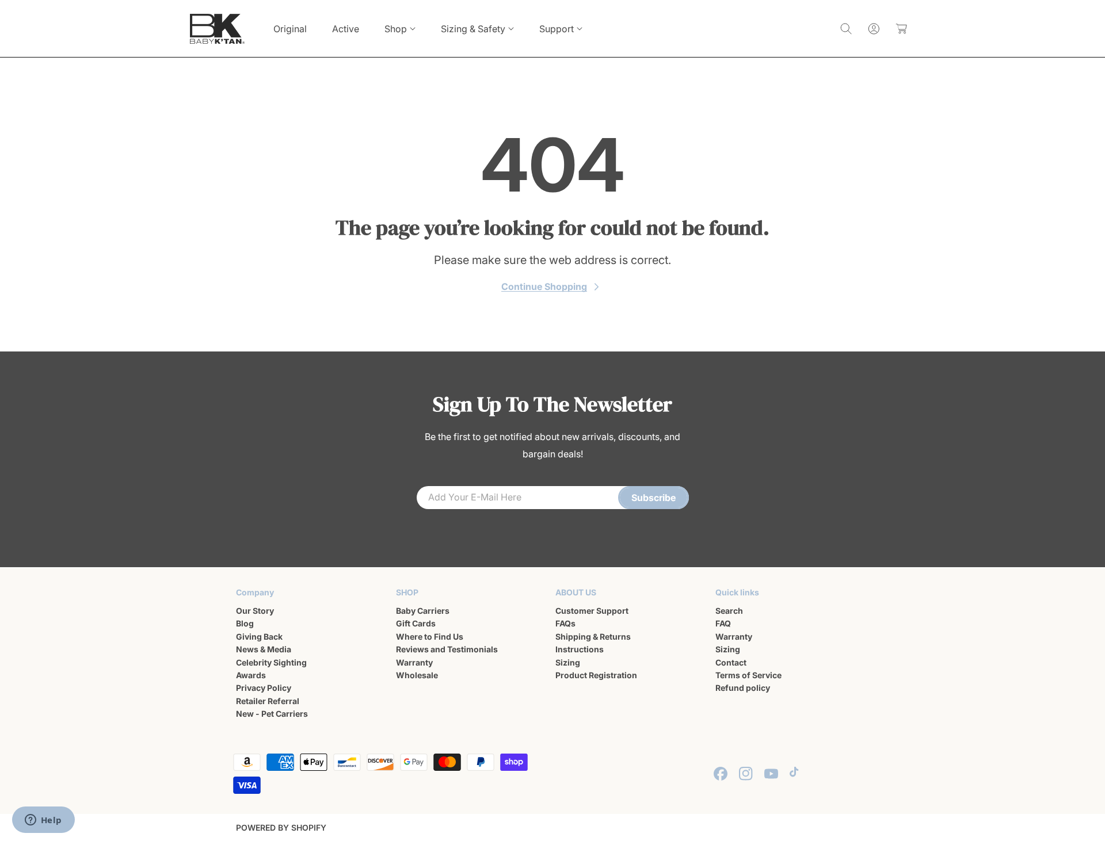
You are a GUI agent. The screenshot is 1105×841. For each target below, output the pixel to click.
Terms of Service (748, 675)
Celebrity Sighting (271, 662)
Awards (251, 675)
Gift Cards (416, 624)
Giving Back (259, 636)
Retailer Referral (267, 701)
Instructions (579, 649)
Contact (730, 662)
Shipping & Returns (593, 636)
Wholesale (417, 675)
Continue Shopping (544, 286)
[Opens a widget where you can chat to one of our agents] (43, 820)
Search (729, 611)
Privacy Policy (263, 688)
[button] (400, 29)
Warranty (414, 662)
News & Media (263, 649)
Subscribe (653, 497)
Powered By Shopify (281, 827)
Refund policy (742, 688)
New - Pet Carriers (272, 713)
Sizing (567, 662)
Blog (245, 624)
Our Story (255, 611)
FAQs (565, 624)
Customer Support (591, 611)
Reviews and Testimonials (447, 649)
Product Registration (596, 675)
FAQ (723, 624)
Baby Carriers (422, 611)
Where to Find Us (429, 636)
